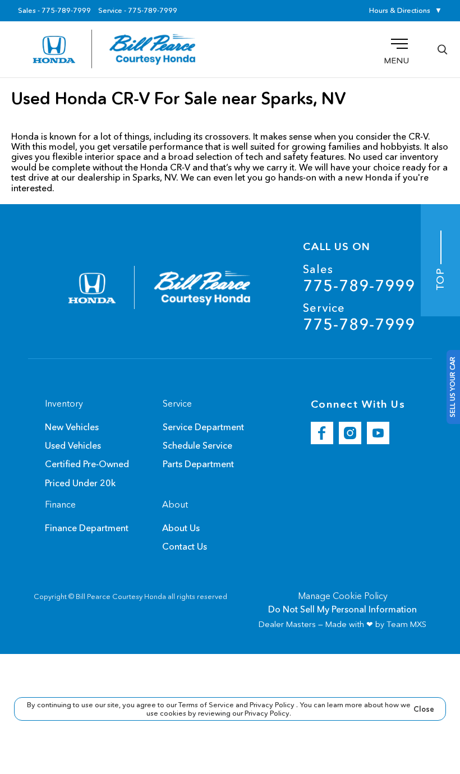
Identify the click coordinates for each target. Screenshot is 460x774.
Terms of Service (207, 704)
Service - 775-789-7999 (137, 11)
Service (359, 317)
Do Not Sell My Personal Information (342, 609)
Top (440, 277)
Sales (359, 278)
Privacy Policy (273, 704)
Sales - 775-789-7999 (54, 11)
